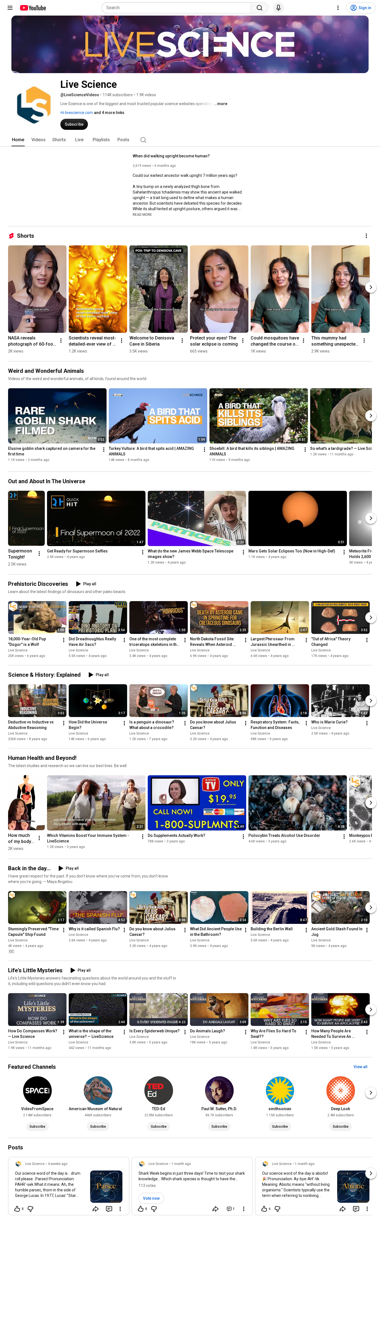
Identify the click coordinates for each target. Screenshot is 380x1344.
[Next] (370, 287)
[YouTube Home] (33, 8)
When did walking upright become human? (171, 156)
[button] (142, 214)
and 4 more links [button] (109, 112)
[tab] (18, 140)
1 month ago (181, 1164)
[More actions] (366, 235)
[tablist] (190, 140)
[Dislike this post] (30, 1208)
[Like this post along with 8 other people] (17, 1208)
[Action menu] (120, 1208)
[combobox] (178, 7)
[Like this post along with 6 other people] (264, 1208)
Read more (142, 215)
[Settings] (338, 7)
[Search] (259, 7)
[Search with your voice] (278, 7)
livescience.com (78, 112)
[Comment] (109, 1208)
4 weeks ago (57, 1164)
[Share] (95, 1208)
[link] (68, 1187)
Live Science (18, 650)
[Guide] (10, 7)
